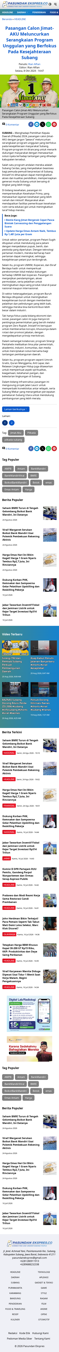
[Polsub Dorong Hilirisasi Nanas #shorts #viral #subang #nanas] (44, 689)
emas (49, 482)
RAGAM (44, 1298)
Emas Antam (12, 489)
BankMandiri (38, 468)
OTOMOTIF (43, 1319)
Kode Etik (24, 1333)
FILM (43, 1303)
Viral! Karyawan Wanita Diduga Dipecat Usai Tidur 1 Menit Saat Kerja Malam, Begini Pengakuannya (21, 976)
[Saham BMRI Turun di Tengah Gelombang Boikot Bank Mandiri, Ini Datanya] (50, 513)
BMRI (33, 475)
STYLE (44, 1293)
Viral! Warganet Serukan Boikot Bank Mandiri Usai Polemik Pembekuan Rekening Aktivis (20, 534)
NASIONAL (9, 752)
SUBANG (15, 1282)
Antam (21, 468)
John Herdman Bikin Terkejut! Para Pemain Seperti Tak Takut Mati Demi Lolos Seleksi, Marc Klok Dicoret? (20, 923)
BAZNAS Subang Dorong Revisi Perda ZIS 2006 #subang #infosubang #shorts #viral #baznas (14, 706)
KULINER (15, 1319)
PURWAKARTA (15, 1287)
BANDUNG (15, 1298)
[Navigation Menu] (55, 4)
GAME (44, 1287)
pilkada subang (13, 439)
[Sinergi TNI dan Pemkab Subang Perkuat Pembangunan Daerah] (15, 647)
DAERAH (21, 12)
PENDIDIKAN (39, 12)
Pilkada (31, 432)
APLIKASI (43, 1277)
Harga (28, 489)
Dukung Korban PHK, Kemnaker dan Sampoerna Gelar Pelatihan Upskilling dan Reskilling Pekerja (20, 584)
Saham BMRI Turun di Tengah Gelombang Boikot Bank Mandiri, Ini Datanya (20, 511)
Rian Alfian (34, 64)
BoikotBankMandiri (16, 482)
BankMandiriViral (14, 475)
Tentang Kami (42, 1338)
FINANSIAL (9, 805)
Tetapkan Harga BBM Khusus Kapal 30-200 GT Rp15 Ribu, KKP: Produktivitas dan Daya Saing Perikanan (20, 949)
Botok (36, 482)
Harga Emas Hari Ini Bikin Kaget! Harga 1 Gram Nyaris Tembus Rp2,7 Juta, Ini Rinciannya (19, 559)
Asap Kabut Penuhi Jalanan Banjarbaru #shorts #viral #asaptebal (42, 663)
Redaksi (12, 1333)
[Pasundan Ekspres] (25, 4)
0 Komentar (12, 124)
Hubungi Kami (40, 1333)
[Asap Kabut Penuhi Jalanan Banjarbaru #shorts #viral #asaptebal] (44, 647)
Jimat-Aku (15, 432)
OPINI (44, 1314)
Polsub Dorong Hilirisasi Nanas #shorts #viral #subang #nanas (41, 704)
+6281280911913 (29, 1261)
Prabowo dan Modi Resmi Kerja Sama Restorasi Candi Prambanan (21, 899)
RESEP (15, 1314)
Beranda (7, 19)
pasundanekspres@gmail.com (29, 1257)
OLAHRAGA (9, 934)
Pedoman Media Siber (19, 1338)
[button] (22, 12)
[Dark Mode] (50, 4)
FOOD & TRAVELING (15, 1309)
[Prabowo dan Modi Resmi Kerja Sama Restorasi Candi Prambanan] (50, 900)
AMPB (8, 468)
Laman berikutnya (14, 409)
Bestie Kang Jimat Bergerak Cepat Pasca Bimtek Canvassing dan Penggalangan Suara (29, 223)
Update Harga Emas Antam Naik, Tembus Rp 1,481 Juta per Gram (30, 232)
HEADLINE (7, 12)
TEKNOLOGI (44, 1272)
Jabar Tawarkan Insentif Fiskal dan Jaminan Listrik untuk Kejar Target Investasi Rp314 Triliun (20, 609)
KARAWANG (15, 1293)
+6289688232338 (29, 1264)
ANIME (43, 1309)
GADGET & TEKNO (44, 1282)
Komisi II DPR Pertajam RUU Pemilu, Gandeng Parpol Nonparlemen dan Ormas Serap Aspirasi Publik (19, 874)
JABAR (7, 858)
